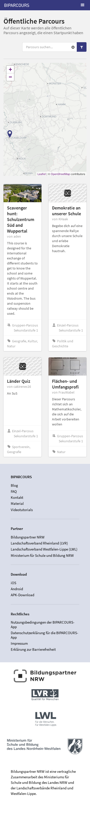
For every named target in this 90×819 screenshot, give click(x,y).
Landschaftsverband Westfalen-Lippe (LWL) (44, 549)
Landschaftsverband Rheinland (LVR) (39, 543)
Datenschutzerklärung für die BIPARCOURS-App (44, 635)
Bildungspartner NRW (27, 537)
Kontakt (17, 497)
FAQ (14, 491)
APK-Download (22, 594)
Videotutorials (22, 509)
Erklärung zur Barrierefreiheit (33, 649)
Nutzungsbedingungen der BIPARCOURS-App (42, 624)
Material (17, 503)
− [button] (10, 77)
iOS (13, 583)
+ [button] (10, 69)
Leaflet (42, 174)
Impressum (19, 643)
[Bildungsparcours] (16, 5)
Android (17, 588)
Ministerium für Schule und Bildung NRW (42, 555)
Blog (14, 485)
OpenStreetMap (60, 174)
